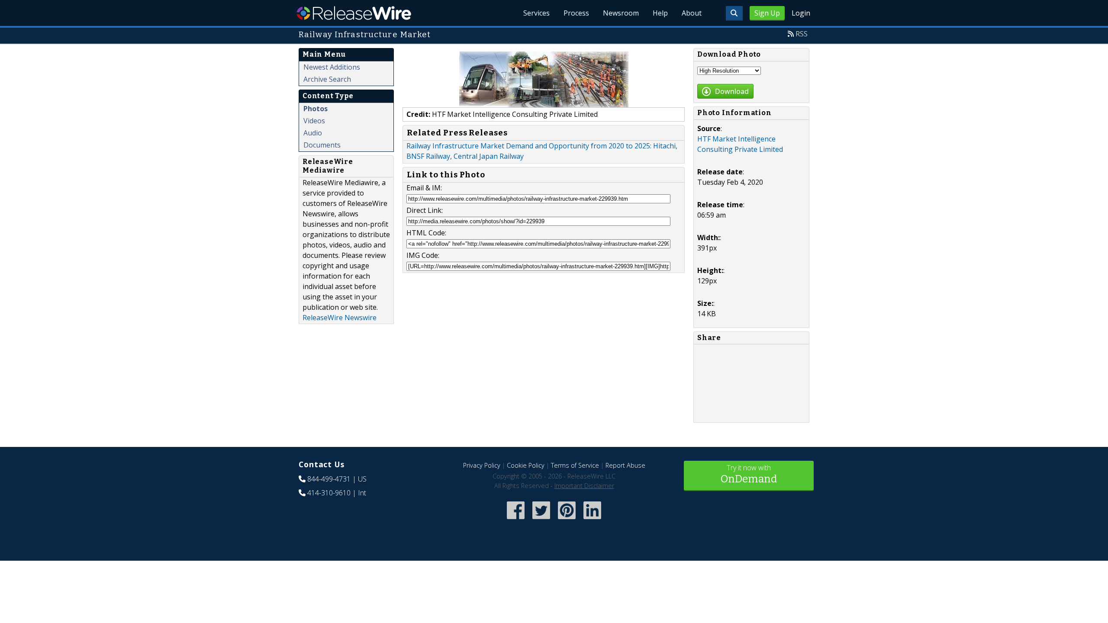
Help (660, 13)
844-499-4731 (329, 479)
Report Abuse (625, 465)
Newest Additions (331, 67)
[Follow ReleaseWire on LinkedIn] (592, 520)
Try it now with (749, 474)
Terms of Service (575, 465)
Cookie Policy (525, 465)
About (692, 13)
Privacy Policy (481, 465)
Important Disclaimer (584, 486)
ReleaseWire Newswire (340, 317)
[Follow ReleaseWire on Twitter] (541, 520)
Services (536, 13)
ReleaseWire (353, 13)
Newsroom (621, 13)
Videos (314, 120)
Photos (315, 108)
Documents (322, 145)
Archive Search (327, 79)
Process (576, 13)
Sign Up (767, 13)
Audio (312, 133)
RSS (802, 34)
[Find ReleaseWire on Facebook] (516, 520)
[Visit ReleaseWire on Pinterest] (567, 520)
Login (801, 13)
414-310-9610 (329, 493)
